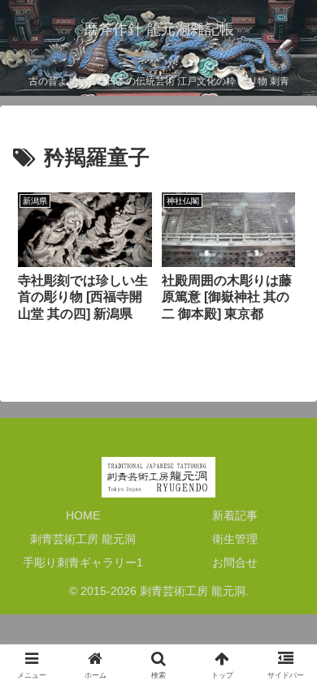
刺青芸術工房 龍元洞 (83, 538)
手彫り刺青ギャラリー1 (83, 562)
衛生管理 (235, 538)
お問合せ (235, 562)
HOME (83, 515)
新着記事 (235, 515)
